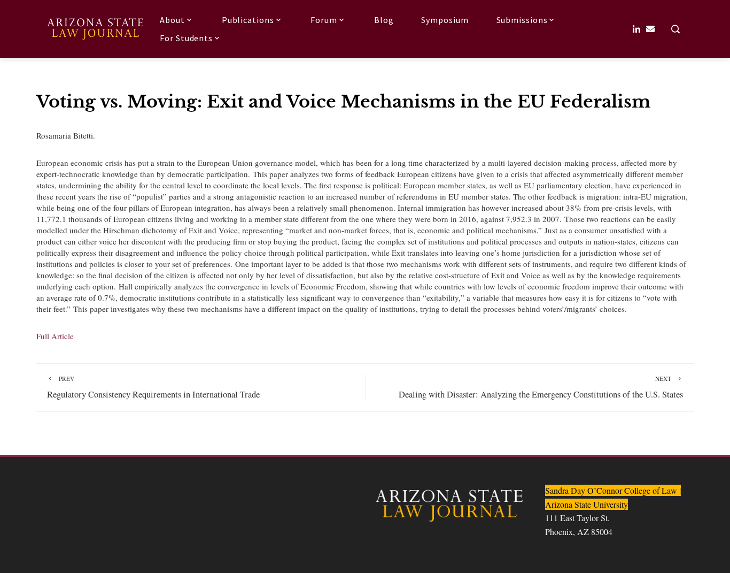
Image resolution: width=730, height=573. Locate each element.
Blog (384, 19)
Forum (323, 19)
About (172, 19)
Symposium (444, 19)
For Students (186, 38)
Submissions (522, 19)
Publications (248, 19)
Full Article (55, 336)
